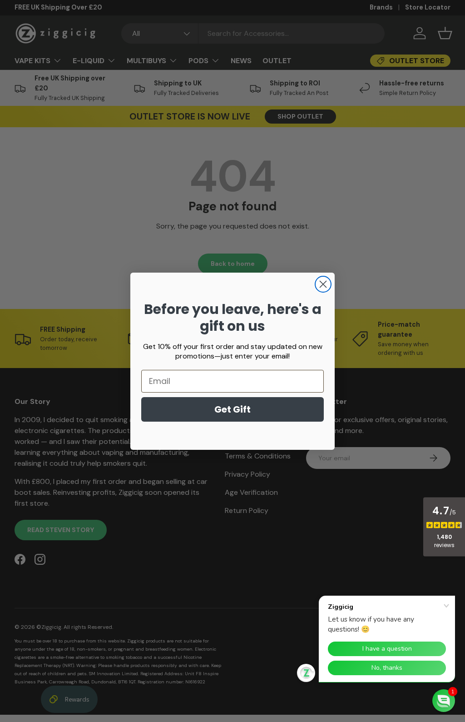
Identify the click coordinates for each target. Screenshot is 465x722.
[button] (443, 700)
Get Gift (232, 409)
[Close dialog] (323, 284)
